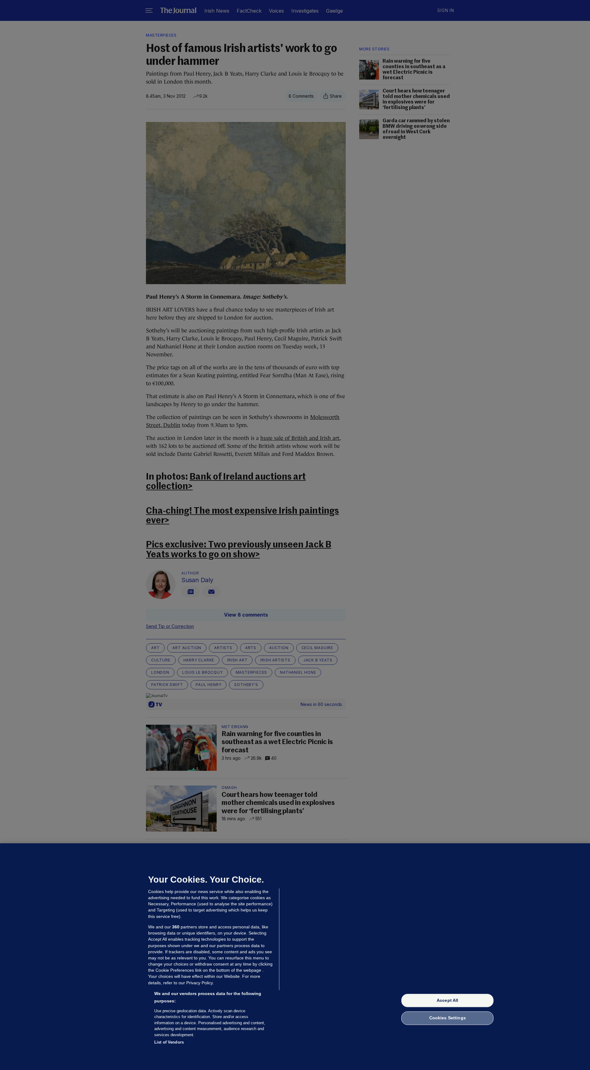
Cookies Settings (447, 1018)
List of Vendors (169, 1042)
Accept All (447, 1000)
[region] (295, 956)
